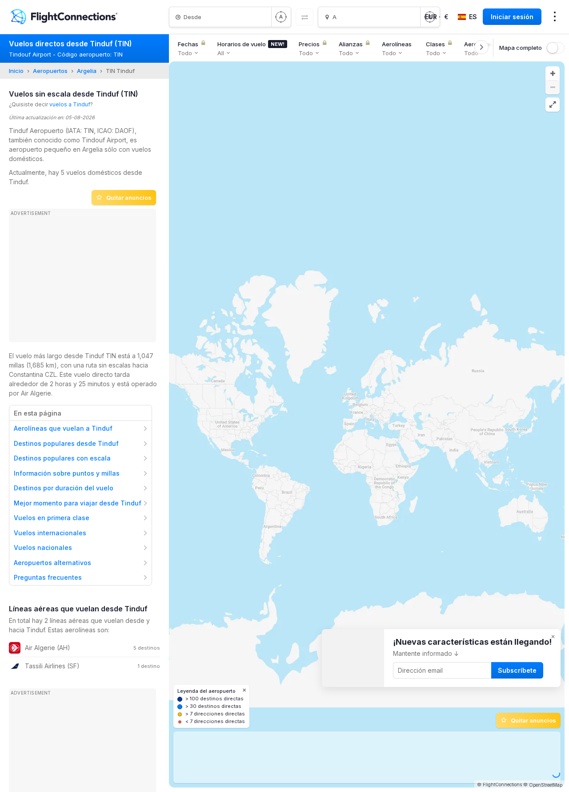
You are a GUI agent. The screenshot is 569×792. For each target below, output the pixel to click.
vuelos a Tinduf (69, 104)
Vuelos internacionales (50, 533)
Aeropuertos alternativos (52, 562)
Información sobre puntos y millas (67, 473)
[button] (552, 73)
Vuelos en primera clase (51, 517)
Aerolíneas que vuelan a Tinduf (63, 428)
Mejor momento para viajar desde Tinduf (77, 503)
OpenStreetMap (545, 785)
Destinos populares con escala (62, 458)
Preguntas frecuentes (48, 577)
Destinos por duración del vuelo (63, 488)
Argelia (86, 70)
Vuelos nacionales (43, 547)
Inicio (16, 70)
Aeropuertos (50, 70)
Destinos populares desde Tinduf (66, 443)
